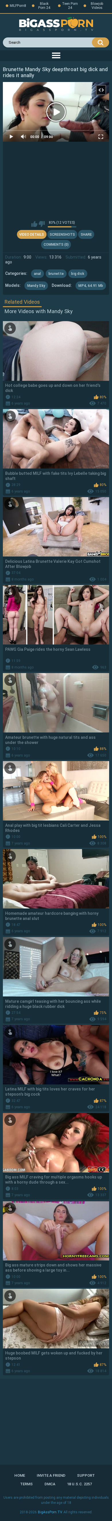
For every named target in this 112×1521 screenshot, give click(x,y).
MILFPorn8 (18, 6)
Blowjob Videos (97, 6)
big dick (77, 274)
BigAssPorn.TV (50, 1512)
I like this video (34, 224)
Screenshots (62, 235)
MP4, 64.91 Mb (90, 286)
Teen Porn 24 (70, 6)
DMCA (50, 1484)
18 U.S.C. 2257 (79, 1484)
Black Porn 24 (44, 6)
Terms (26, 1484)
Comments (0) (56, 245)
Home (19, 1475)
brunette (56, 274)
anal (37, 274)
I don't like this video (42, 224)
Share (86, 235)
